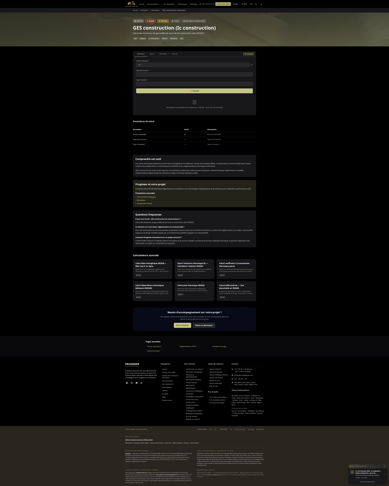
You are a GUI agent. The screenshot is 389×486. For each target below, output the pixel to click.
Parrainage (251, 429)
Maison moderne (215, 369)
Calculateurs (155, 10)
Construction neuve (143, 203)
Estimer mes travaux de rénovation (170, 377)
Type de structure (142, 70)
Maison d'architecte (216, 378)
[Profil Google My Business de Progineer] (141, 383)
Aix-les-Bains (242, 411)
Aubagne (254, 396)
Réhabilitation (190, 388)
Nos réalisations (169, 4)
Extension (168, 443)
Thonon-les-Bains (238, 413)
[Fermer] (384, 466)
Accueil (141, 4)
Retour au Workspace (204, 325)
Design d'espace (191, 382)
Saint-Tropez (246, 382)
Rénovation (140, 200)
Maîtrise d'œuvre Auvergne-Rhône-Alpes (139, 440)
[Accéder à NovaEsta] (261, 4)
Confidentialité (223, 429)
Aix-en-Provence (244, 396)
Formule (175, 54)
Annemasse (260, 411)
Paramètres (163, 54)
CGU (215, 429)
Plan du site (214, 386)
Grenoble (235, 416)
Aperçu (152, 54)
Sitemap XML (260, 429)
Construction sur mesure (194, 369)
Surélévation (190, 408)
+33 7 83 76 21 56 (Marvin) (243, 369)
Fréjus (246, 384)
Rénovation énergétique (194, 372)
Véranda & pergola (192, 405)
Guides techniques (153, 351)
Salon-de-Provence (243, 398)
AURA (251, 4)
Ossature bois (190, 402)
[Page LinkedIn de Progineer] (136, 383)
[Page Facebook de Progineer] (126, 383)
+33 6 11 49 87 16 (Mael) (242, 372)
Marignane (259, 398)
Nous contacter (182, 325)
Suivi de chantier (191, 416)
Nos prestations (152, 4)
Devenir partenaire (240, 429)
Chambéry (251, 411)
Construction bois (192, 399)
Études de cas (167, 400)
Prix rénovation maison (217, 400)
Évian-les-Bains (250, 413)
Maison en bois (215, 380)
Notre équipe (182, 4)
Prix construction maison (218, 397)
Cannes (240, 384)
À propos (165, 394)
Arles (241, 400)
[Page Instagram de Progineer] (131, 383)
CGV (210, 429)
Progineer (128, 453)
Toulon (253, 382)
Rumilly (259, 413)
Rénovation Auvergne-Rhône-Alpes (137, 443)
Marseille (237, 382)
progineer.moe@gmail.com (243, 375)
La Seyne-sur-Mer (255, 400)
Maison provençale (216, 372)
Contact (235, 4)
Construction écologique (145, 197)
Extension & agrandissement (191, 376)
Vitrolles (235, 400)
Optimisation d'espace (193, 380)
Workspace (194, 4)
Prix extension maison (217, 403)
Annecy (234, 411)
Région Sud (253, 384)
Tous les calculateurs (154, 346)
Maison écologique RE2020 (219, 375)
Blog (163, 397)
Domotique (189, 394)
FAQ (231, 429)
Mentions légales (202, 429)
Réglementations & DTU (188, 346)
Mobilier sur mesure (193, 419)
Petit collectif (190, 385)
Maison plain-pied (216, 383)
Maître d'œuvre (177, 443)
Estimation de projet (219, 346)
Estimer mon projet (223, 4)
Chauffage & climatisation (195, 397)
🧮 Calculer (194, 91)
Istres (252, 398)
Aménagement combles (194, 411)
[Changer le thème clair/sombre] (256, 4)
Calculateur (141, 54)
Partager (250, 54)
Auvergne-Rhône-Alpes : (240, 408)
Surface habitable (142, 61)
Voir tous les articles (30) (367, 482)
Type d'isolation (142, 80)
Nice (235, 384)
